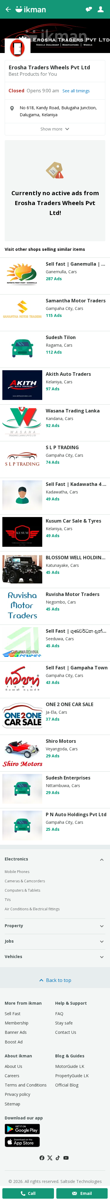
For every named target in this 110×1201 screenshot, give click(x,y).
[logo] (22, 288)
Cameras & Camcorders (25, 881)
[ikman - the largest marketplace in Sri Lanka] (30, 9)
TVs (8, 899)
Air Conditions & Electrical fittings (32, 909)
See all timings (76, 91)
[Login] (100, 9)
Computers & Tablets (22, 890)
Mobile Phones (17, 871)
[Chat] (89, 9)
